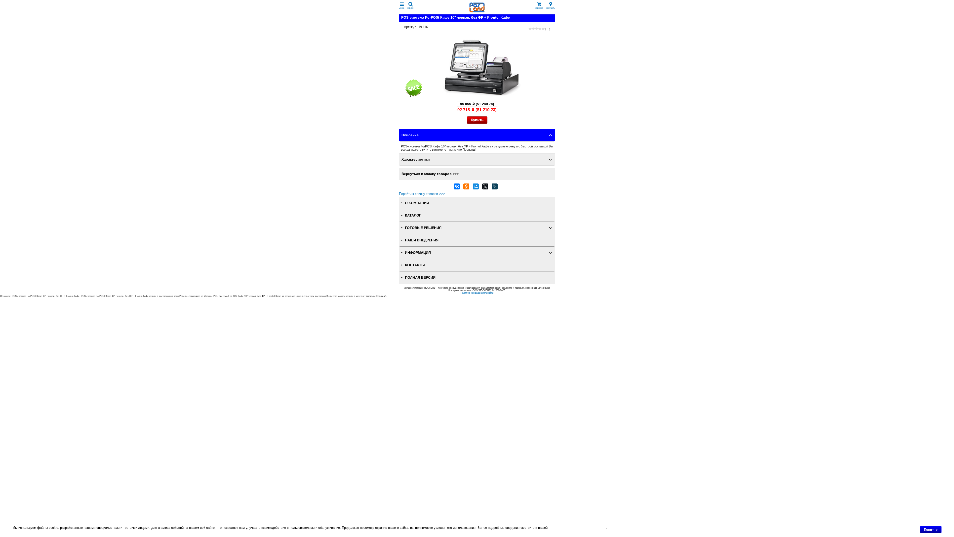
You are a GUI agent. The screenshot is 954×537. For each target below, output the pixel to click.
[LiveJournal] (494, 187)
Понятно (931, 530)
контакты (550, 8)
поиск (410, 8)
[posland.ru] (477, 11)
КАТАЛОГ (413, 215)
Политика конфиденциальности (477, 293)
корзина (539, 8)
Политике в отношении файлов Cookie (577, 528)
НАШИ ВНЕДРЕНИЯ (421, 240)
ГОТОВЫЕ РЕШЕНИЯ (423, 228)
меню (401, 8)
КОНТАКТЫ (415, 265)
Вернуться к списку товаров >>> (430, 174)
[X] (485, 187)
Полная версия (420, 277)
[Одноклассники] (466, 187)
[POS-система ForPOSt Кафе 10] (481, 96)
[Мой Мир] (476, 187)
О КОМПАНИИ (417, 203)
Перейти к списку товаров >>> (422, 194)
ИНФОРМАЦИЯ (418, 253)
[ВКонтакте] (457, 187)
